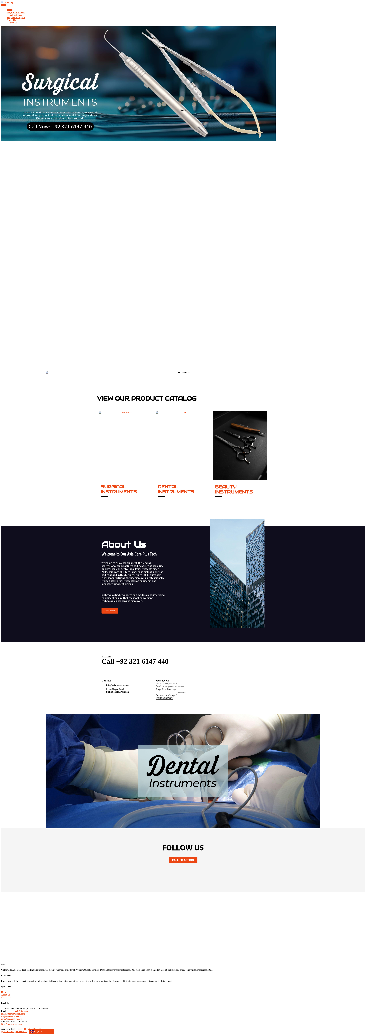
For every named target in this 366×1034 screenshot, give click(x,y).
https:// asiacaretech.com (12, 1024)
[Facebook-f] (166, 871)
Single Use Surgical (16, 17)
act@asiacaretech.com (11, 1016)
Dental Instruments (15, 15)
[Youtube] (183, 871)
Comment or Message (166, 695)
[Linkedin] (191, 871)
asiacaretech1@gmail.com (13, 1014)
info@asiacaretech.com (11, 1019)
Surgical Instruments (16, 12)
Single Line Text (163, 689)
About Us (11, 20)
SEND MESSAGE (164, 698)
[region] (183, 198)
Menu (3, 5)
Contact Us (12, 22)
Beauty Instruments (234, 489)
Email (159, 686)
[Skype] (199, 871)
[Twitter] (175, 871)
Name (159, 683)
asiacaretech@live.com (18, 1011)
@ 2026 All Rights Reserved (14, 1031)
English (38, 1031)
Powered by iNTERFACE (29, 1029)
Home (9, 10)
